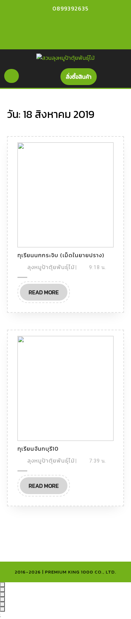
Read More (48, 290)
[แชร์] (2, 594)
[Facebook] (56, 22)
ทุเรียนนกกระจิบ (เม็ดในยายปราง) (60, 255)
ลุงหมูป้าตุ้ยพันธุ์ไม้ (51, 267)
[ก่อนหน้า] (2, 604)
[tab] (11, 76)
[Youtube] (69, 22)
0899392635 (70, 8)
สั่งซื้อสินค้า (81, 74)
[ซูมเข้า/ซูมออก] (2, 584)
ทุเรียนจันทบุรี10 (38, 448)
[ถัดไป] (2, 609)
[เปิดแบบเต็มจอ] (2, 589)
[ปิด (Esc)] (2, 599)
